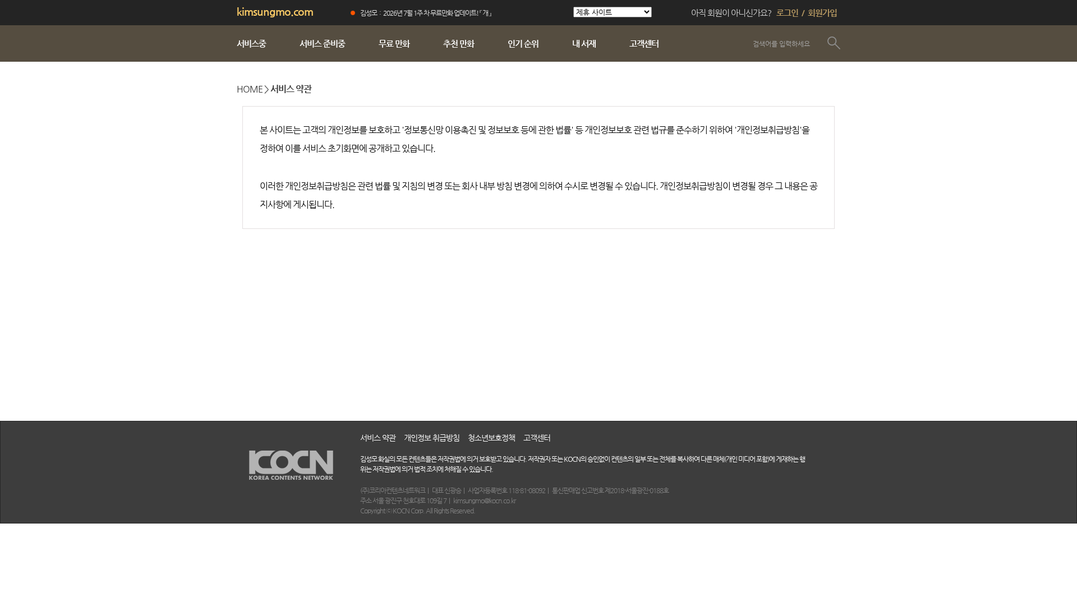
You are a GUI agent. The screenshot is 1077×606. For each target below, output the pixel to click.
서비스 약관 (377, 437)
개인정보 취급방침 (431, 437)
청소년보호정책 (491, 437)
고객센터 (536, 437)
